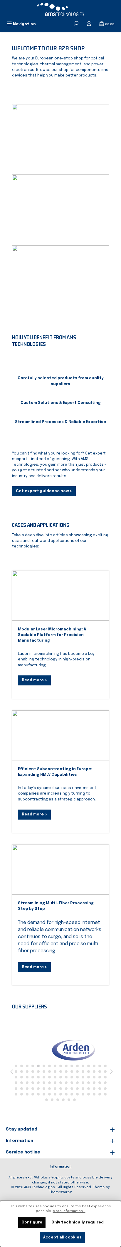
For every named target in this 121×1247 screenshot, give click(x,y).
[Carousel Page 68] (105, 1082)
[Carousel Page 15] (94, 1066)
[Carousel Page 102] (105, 1094)
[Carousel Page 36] (21, 1077)
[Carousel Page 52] (16, 1082)
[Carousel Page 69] (16, 1088)
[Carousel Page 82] (88, 1088)
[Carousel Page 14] (88, 1066)
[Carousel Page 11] (71, 1066)
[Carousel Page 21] (32, 1071)
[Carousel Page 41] (49, 1077)
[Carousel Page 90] (38, 1094)
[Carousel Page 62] (71, 1082)
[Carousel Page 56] (38, 1082)
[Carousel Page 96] (71, 1094)
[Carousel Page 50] (99, 1077)
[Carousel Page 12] (77, 1066)
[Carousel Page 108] (74, 1099)
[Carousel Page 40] (44, 1077)
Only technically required (77, 1222)
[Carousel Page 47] (83, 1077)
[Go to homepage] (60, 9)
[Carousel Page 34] (105, 1071)
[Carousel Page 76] (55, 1088)
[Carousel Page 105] (57, 1099)
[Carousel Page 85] (105, 1088)
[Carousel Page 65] (88, 1082)
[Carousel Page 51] (105, 1077)
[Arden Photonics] (57, 1050)
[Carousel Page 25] (55, 1071)
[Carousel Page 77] (60, 1088)
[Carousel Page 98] (83, 1094)
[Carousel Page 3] (27, 1066)
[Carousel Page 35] (16, 1077)
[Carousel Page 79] (71, 1088)
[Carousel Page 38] (32, 1077)
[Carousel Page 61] (66, 1082)
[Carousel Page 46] (77, 1077)
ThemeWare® (60, 1192)
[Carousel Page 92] (49, 1094)
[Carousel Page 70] (21, 1088)
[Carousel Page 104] (52, 1099)
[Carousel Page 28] (71, 1071)
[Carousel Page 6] (44, 1066)
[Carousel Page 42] (55, 1077)
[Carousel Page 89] (32, 1094)
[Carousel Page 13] (83, 1066)
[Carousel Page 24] (49, 1071)
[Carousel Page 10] (66, 1066)
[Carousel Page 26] (60, 1071)
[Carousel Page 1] (16, 1066)
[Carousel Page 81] (83, 1088)
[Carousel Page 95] (66, 1094)
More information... (69, 1211)
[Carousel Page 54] (27, 1082)
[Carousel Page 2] (21, 1066)
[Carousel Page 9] (60, 1066)
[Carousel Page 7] (49, 1066)
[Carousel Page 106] (63, 1099)
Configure (31, 1222)
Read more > (34, 680)
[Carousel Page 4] (32, 1066)
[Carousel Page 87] (21, 1094)
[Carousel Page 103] (46, 1099)
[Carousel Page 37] (27, 1077)
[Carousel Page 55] (32, 1082)
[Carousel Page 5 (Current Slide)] (38, 1066)
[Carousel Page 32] (94, 1071)
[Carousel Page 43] (60, 1077)
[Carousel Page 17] (105, 1066)
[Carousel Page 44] (66, 1077)
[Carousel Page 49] (94, 1077)
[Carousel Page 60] (60, 1082)
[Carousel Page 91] (44, 1094)
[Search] (76, 24)
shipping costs (61, 1177)
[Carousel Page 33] (99, 1071)
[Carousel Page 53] (21, 1082)
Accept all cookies (62, 1237)
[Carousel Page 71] (27, 1088)
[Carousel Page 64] (83, 1082)
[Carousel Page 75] (49, 1088)
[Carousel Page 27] (66, 1071)
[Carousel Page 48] (88, 1077)
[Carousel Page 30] (83, 1071)
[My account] (89, 24)
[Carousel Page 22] (38, 1071)
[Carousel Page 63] (77, 1082)
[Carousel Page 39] (38, 1077)
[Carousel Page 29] (77, 1071)
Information (61, 1166)
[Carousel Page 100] (94, 1094)
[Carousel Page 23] (44, 1071)
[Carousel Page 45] (71, 1077)
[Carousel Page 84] (99, 1088)
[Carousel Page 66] (94, 1082)
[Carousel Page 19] (21, 1071)
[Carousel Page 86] (16, 1094)
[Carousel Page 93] (55, 1094)
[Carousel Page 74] (44, 1088)
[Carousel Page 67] (99, 1082)
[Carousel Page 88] (27, 1094)
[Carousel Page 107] (69, 1099)
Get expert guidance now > (44, 491)
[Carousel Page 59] (55, 1082)
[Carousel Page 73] (38, 1088)
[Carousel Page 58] (49, 1082)
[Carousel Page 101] (99, 1094)
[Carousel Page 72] (32, 1088)
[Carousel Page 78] (66, 1088)
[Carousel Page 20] (27, 1071)
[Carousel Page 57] (44, 1082)
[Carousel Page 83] (94, 1088)
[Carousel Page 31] (88, 1071)
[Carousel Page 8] (55, 1066)
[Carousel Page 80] (77, 1088)
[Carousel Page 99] (88, 1094)
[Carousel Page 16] (99, 1066)
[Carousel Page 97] (77, 1094)
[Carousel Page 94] (60, 1094)
